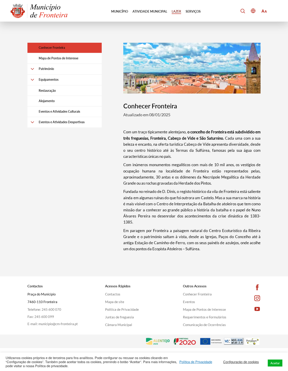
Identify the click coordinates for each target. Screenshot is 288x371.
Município (119, 11)
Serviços (193, 11)
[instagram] (251, 298)
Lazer (176, 11)
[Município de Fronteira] (39, 11)
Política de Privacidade (195, 362)
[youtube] (251, 309)
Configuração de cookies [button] (241, 362)
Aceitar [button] (275, 363)
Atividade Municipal (150, 11)
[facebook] (251, 287)
